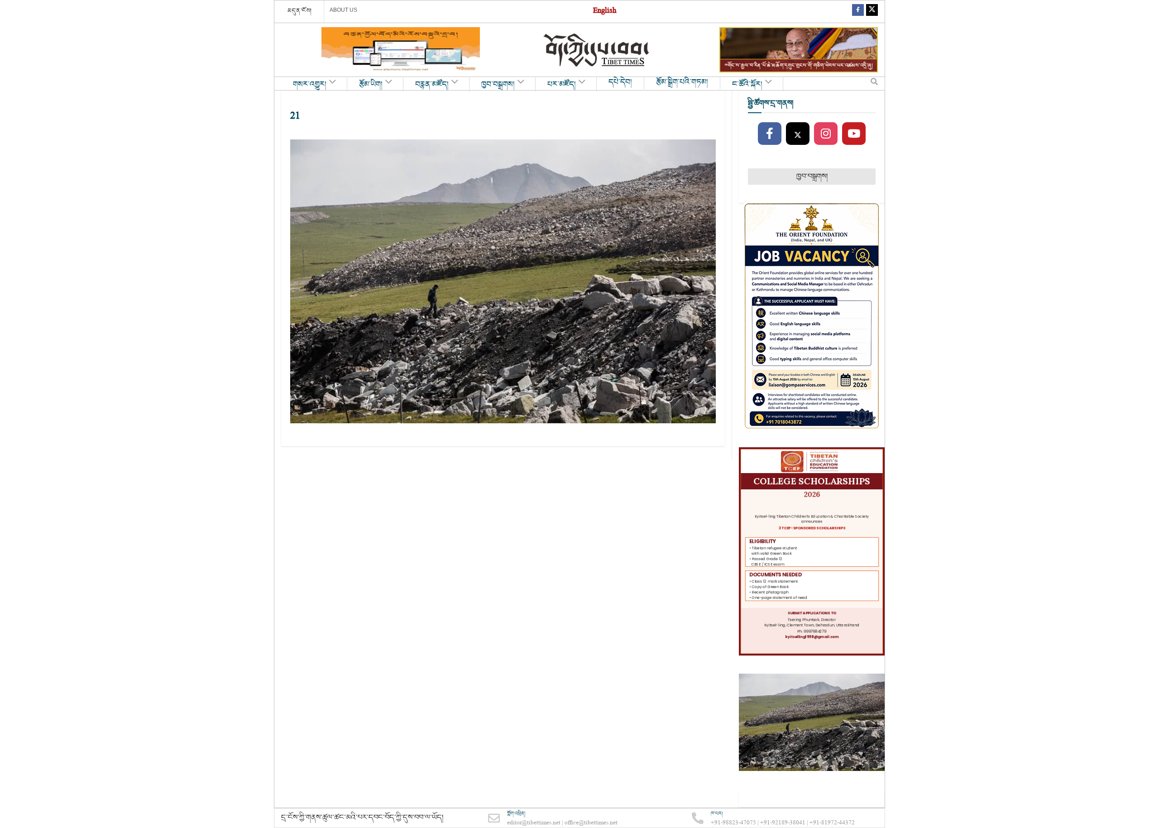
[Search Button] (874, 84)
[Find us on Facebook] (858, 11)
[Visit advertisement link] (400, 49)
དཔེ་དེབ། (620, 82)
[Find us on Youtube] (854, 134)
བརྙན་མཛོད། (432, 85)
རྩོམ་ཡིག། (371, 85)
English (604, 11)
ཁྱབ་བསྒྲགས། (498, 85)
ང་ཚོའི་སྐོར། (747, 85)
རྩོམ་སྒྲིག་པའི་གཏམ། (682, 82)
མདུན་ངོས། (299, 10)
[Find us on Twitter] (872, 11)
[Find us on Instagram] (826, 134)
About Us (343, 10)
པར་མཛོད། (561, 85)
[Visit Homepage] (597, 50)
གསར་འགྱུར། (309, 85)
